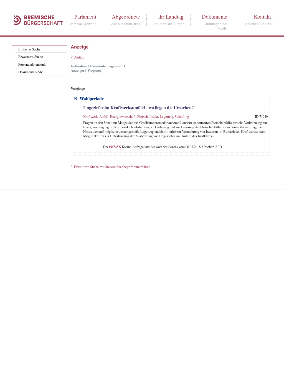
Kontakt (262, 16)
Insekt (153, 116)
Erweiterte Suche (30, 56)
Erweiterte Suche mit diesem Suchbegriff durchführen (112, 166)
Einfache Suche (29, 49)
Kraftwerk (90, 116)
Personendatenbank (31, 64)
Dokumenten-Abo (30, 71)
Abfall (103, 116)
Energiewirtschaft (123, 116)
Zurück (79, 57)
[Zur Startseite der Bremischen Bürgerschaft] (35, 31)
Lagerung (166, 116)
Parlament (85, 16)
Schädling (182, 116)
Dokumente (214, 16)
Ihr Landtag (171, 16)
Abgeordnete (126, 16)
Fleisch (142, 116)
